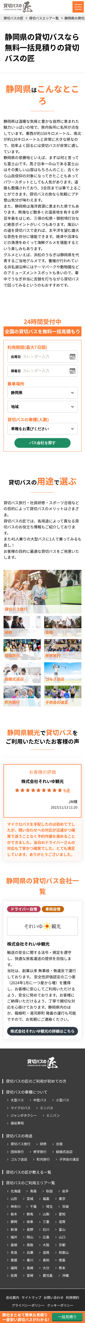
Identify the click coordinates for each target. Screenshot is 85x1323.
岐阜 (30, 1221)
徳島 (62, 1260)
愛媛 (14, 1260)
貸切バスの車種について (26, 1092)
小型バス (62, 1100)
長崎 (30, 1267)
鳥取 (30, 1244)
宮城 (30, 1198)
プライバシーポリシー (28, 1305)
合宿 (59, 1143)
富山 (62, 1229)
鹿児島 (48, 1275)
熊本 (62, 1267)
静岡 (14, 1221)
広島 (46, 1237)
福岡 (14, 1267)
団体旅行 (17, 1151)
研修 (43, 1143)
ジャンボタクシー (24, 1115)
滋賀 (62, 1221)
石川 (46, 1229)
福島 (46, 1198)
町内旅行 (43, 1159)
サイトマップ (31, 1297)
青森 (33, 1191)
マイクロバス (20, 1107)
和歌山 (64, 1252)
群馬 (30, 1214)
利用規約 (72, 1297)
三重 (46, 1221)
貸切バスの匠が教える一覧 (28, 1172)
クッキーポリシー (60, 1305)
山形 (14, 1198)
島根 (14, 1244)
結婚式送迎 (64, 1151)
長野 (30, 1229)
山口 (62, 1237)
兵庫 (30, 1252)
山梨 (46, 1214)
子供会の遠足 (69, 1159)
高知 (46, 1260)
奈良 (14, 1252)
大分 (46, 1267)
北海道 (16, 1191)
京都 (62, 1244)
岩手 (65, 1191)
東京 (62, 1198)
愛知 (62, 1214)
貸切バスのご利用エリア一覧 (30, 1183)
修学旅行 (40, 1151)
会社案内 (12, 1297)
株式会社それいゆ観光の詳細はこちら (42, 1031)
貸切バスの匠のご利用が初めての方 (36, 1081)
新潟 (14, 1229)
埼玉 (49, 1206)
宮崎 (30, 1275)
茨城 (65, 1206)
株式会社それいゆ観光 (42, 781)
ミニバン (53, 1115)
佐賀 (14, 1275)
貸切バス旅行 (20, 1143)
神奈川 (16, 1206)
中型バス (40, 1100)
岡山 (30, 1237)
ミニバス (46, 1107)
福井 (14, 1237)
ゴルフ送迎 (19, 1159)
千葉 (33, 1206)
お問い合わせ (54, 1297)
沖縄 (65, 1275)
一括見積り (67, 1316)
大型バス (17, 1100)
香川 (30, 1260)
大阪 (46, 1244)
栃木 (14, 1214)
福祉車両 (17, 1123)
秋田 (49, 1191)
